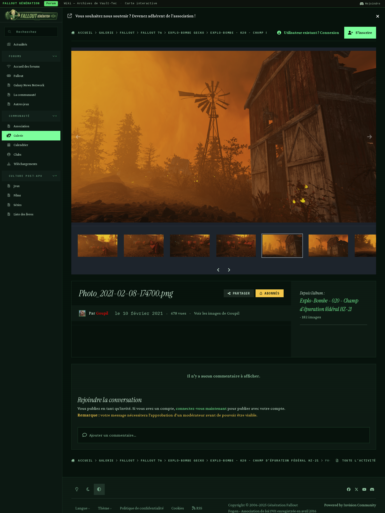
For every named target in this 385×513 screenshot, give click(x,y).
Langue (81, 508)
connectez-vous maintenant (201, 408)
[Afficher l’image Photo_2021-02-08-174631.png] (97, 246)
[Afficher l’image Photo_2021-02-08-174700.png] (282, 246)
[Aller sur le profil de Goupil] (82, 313)
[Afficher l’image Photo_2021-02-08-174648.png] (190, 246)
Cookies (177, 508)
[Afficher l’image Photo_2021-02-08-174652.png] (236, 246)
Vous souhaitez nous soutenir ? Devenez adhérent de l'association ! (135, 15)
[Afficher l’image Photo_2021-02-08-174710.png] (328, 246)
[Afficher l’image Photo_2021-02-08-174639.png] (144, 246)
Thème (104, 508)
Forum (51, 3)
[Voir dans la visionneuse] (223, 136)
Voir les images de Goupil (216, 313)
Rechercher (26, 32)
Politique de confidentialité (142, 508)
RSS (199, 508)
